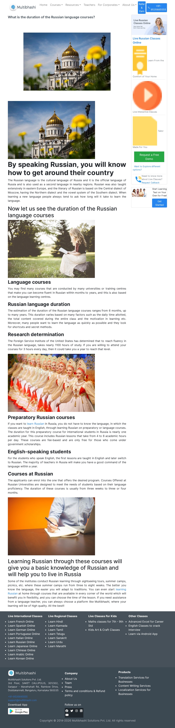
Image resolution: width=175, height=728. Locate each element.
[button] (56, 4)
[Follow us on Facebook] (67, 710)
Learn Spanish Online (21, 625)
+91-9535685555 (18, 696)
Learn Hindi (55, 621)
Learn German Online (21, 629)
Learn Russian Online (21, 642)
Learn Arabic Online (20, 654)
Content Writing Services (134, 685)
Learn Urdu (55, 642)
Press (68, 687)
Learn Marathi (57, 646)
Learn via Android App (143, 634)
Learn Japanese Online (22, 646)
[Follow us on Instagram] (76, 710)
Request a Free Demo (149, 157)
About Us (71, 678)
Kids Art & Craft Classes (104, 629)
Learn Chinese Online (21, 650)
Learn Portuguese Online (24, 634)
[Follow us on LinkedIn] (81, 710)
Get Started (159, 203)
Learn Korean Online (21, 658)
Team (68, 682)
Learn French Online (21, 621)
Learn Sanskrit (57, 638)
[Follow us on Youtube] (67, 715)
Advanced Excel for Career (146, 621)
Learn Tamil (55, 629)
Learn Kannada (57, 625)
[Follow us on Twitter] (72, 710)
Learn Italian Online (20, 638)
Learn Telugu (56, 634)
